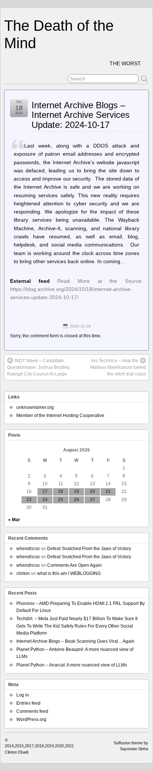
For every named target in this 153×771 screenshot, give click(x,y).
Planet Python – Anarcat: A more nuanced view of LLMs (71, 665)
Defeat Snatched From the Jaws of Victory (89, 548)
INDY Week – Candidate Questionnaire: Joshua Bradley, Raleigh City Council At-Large (38, 367)
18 (60, 491)
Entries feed (28, 703)
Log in (22, 695)
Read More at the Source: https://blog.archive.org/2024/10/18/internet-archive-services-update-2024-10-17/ (76, 289)
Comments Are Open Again (74, 565)
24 (45, 499)
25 (60, 499)
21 (108, 491)
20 (92, 491)
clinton (23, 573)
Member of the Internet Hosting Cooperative (60, 415)
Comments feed (32, 711)
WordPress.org (31, 719)
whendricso (28, 548)
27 (92, 499)
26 (76, 499)
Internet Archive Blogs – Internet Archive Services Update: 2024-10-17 (81, 115)
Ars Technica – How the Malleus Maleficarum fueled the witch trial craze (118, 367)
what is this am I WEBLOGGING (69, 573)
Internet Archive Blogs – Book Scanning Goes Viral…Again (75, 641)
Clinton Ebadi (16, 752)
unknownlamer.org (35, 407)
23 (29, 499)
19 (76, 491)
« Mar (14, 519)
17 (45, 491)
